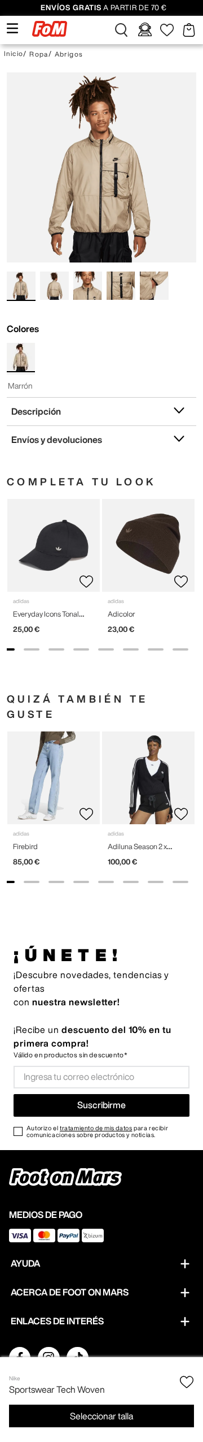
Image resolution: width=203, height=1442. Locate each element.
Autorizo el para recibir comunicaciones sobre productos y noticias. (97, 1131)
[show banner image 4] (81, 649)
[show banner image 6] (131, 649)
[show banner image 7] (155, 649)
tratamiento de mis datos (96, 1128)
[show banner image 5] (106, 649)
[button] (121, 30)
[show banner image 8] (180, 649)
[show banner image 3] (56, 649)
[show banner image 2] (31, 649)
